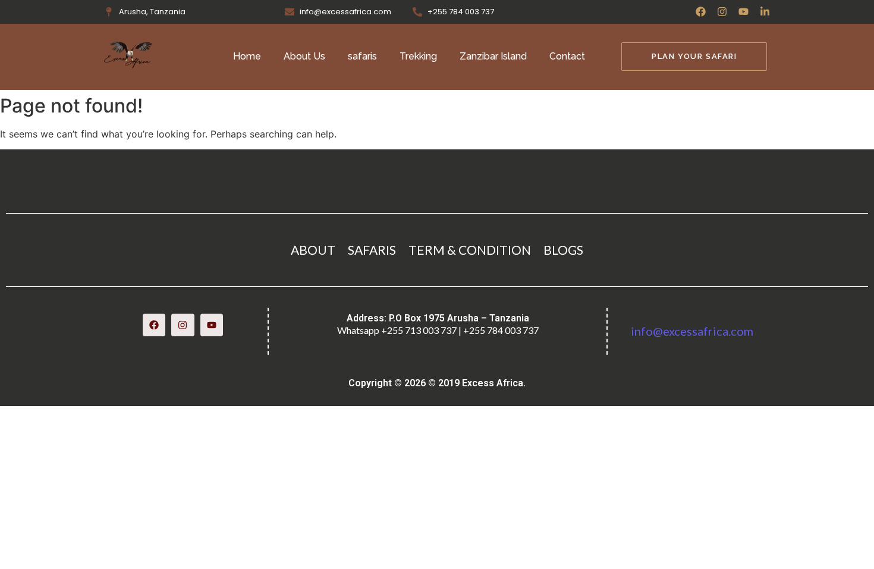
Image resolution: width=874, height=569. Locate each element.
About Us (304, 56)
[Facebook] (701, 12)
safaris (362, 56)
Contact (567, 56)
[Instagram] (722, 12)
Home (247, 56)
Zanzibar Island (493, 56)
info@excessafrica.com (692, 331)
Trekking (418, 56)
